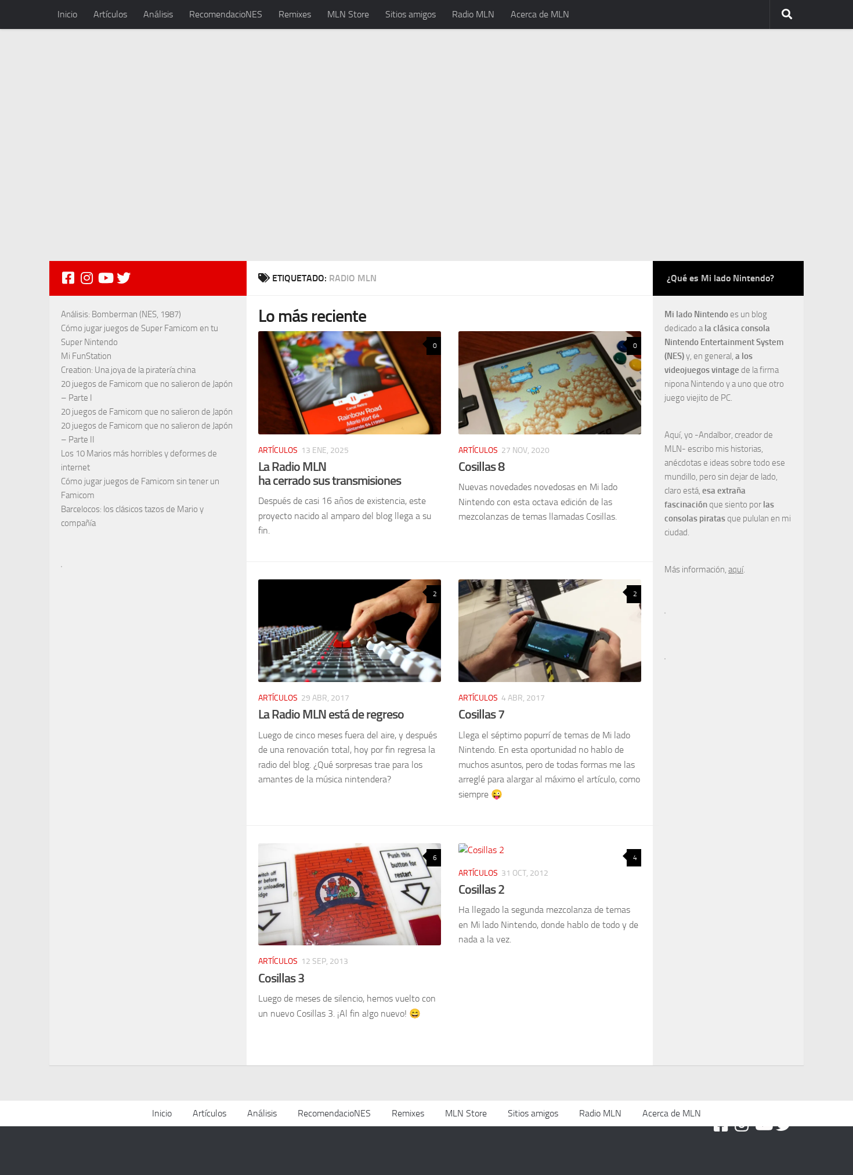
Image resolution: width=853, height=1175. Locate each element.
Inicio (67, 14)
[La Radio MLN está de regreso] (349, 630)
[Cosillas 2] (549, 850)
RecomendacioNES (225, 14)
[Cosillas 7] (549, 630)
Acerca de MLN (540, 14)
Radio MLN (473, 14)
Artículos (110, 14)
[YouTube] (105, 278)
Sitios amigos (410, 14)
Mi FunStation (86, 356)
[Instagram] (86, 278)
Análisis (158, 14)
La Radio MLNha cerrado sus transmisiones (329, 473)
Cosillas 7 (481, 714)
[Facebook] (68, 278)
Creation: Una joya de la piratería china (128, 370)
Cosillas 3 (281, 978)
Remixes (295, 14)
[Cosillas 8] (549, 382)
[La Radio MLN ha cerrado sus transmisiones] (349, 382)
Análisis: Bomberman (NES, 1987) (121, 314)
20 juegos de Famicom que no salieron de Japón (147, 412)
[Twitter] (124, 278)
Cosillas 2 (481, 889)
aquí (735, 569)
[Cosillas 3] (349, 894)
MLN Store (348, 14)
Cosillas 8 (481, 466)
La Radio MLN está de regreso (331, 714)
